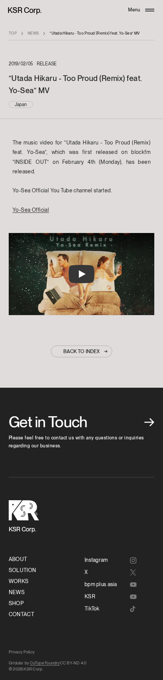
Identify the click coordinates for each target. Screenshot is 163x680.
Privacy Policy (21, 652)
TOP (13, 33)
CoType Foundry (45, 663)
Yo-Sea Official (31, 210)
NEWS (33, 33)
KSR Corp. (25, 10)
